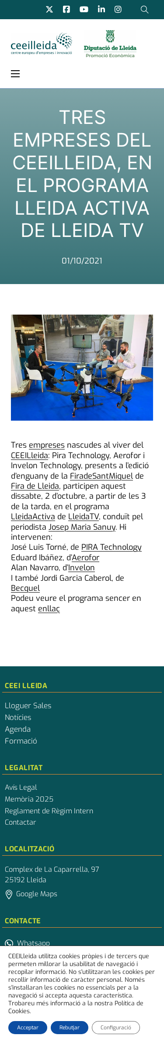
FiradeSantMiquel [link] (101, 476)
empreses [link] (47, 445)
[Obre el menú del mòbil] (15, 73)
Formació (21, 741)
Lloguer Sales (28, 706)
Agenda (18, 729)
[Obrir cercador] (144, 9)
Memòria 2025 (29, 799)
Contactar (20, 822)
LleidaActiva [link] (33, 516)
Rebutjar (69, 1027)
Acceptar (27, 1027)
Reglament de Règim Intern (49, 811)
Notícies (18, 718)
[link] (29, 455)
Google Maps (36, 893)
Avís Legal (21, 787)
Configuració (116, 1027)
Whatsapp (33, 943)
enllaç (49, 608)
